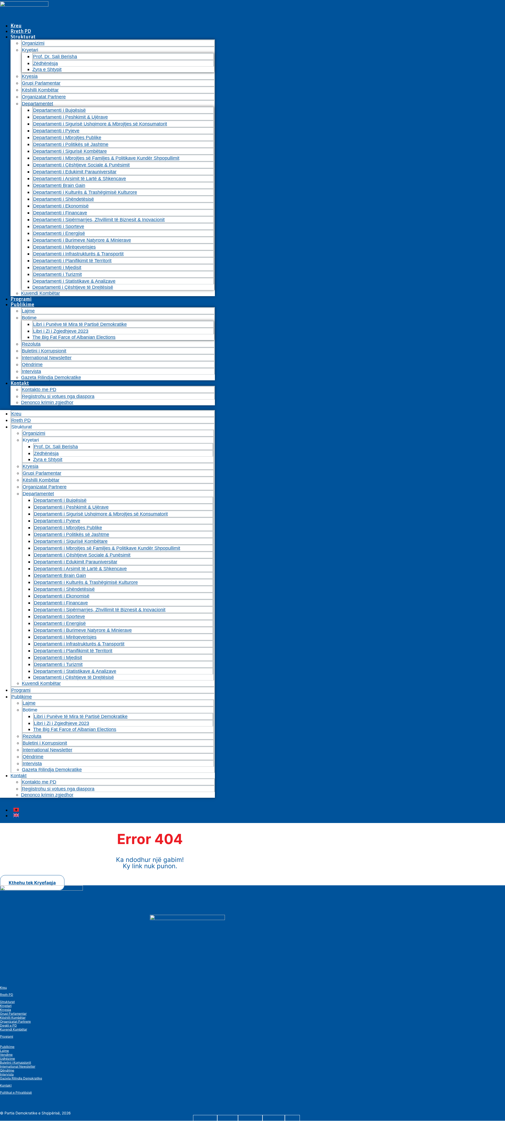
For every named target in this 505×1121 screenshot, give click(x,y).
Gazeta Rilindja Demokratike (51, 377)
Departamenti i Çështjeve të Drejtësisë (72, 287)
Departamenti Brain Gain (59, 185)
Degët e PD (8, 1025)
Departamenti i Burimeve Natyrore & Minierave (82, 240)
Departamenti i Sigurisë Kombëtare (70, 151)
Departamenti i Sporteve (58, 226)
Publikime (22, 304)
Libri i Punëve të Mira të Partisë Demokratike (80, 324)
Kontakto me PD (39, 389)
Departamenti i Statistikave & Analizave (74, 281)
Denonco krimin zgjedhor (47, 402)
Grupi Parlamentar (41, 83)
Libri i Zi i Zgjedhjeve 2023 (60, 331)
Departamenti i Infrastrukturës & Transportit (78, 253)
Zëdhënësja (45, 63)
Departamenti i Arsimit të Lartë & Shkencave (79, 178)
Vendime (6, 1055)
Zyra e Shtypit (47, 69)
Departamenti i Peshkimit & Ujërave (70, 117)
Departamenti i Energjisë (59, 233)
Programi (21, 299)
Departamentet (37, 103)
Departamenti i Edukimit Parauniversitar (75, 171)
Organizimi (33, 43)
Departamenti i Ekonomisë (61, 206)
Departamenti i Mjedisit (57, 267)
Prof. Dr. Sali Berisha (55, 56)
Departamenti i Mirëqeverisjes (64, 247)
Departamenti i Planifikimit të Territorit (72, 260)
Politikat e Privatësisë (16, 1092)
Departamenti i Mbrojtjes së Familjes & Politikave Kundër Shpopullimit (106, 158)
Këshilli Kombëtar (40, 90)
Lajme (28, 311)
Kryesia (30, 76)
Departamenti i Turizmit (57, 274)
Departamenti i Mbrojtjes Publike (67, 137)
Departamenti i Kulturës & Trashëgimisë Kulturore (85, 192)
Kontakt (20, 383)
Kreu (16, 26)
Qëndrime (32, 364)
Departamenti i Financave (60, 212)
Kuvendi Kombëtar (40, 293)
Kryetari (6, 1006)
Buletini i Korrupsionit (44, 351)
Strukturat (7, 1002)
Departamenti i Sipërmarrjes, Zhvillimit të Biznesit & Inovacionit (99, 219)
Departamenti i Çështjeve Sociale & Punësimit (81, 165)
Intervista (31, 371)
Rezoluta (31, 344)
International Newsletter (47, 357)
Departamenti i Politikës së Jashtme (70, 144)
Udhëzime (7, 1059)
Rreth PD (21, 31)
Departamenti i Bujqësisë (59, 110)
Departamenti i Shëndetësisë (63, 199)
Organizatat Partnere (44, 96)
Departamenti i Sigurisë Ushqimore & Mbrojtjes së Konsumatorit (100, 124)
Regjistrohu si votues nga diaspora (58, 396)
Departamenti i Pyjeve (56, 130)
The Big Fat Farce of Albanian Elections (73, 337)
